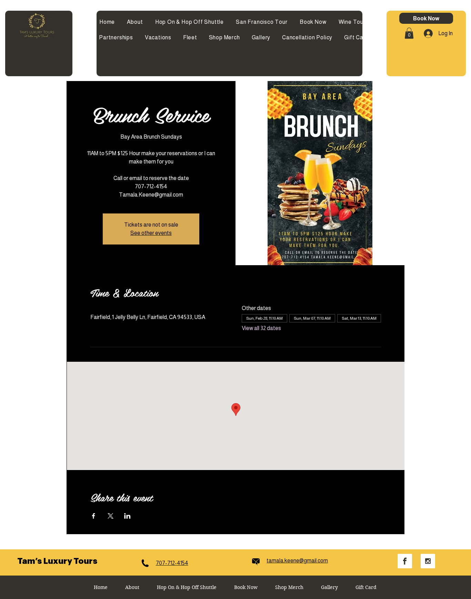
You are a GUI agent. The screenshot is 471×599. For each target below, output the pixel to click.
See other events (151, 233)
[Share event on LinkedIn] (127, 516)
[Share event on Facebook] (93, 516)
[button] (409, 33)
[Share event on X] (110, 516)
